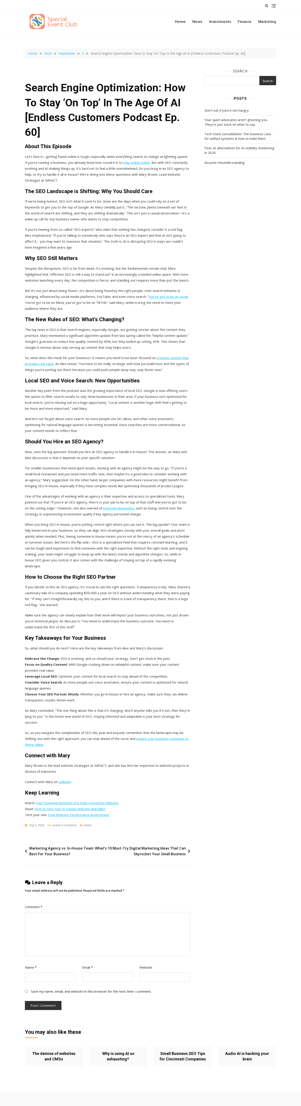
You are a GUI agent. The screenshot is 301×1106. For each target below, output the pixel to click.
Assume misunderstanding (224, 162)
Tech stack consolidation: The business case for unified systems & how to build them (237, 136)
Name (31, 967)
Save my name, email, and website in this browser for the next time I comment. (91, 991)
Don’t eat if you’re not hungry (226, 110)
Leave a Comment (64, 825)
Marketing (267, 21)
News (197, 21)
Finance (245, 21)
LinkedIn (65, 782)
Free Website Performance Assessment (78, 815)
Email (87, 967)
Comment (33, 907)
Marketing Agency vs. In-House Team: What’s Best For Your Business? (68, 851)
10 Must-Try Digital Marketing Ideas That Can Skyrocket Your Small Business (147, 851)
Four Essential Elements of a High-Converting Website (77, 803)
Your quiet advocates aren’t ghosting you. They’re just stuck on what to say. (236, 122)
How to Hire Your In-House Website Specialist (69, 809)
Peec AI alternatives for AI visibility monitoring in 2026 (239, 150)
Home (180, 21)
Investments (220, 21)
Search (240, 71)
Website (145, 967)
